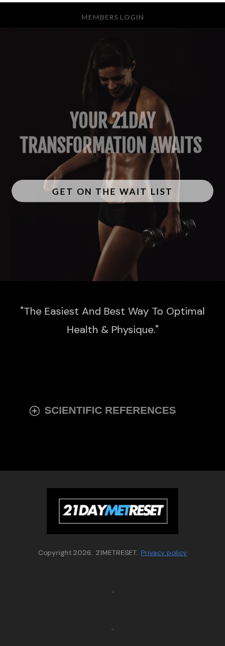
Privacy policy (164, 552)
